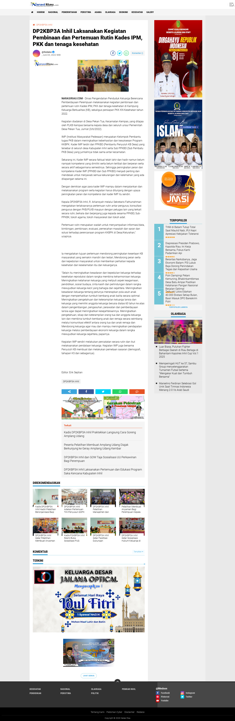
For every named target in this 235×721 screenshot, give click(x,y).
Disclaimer (129, 712)
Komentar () (137, 53)
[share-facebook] (112, 53)
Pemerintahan (69, 12)
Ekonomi (123, 12)
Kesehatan (137, 12)
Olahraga (110, 12)
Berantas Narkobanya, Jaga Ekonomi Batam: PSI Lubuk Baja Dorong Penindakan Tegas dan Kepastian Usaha (181, 264)
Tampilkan (138, 552)
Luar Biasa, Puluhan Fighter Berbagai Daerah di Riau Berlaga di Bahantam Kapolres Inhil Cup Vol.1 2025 (178, 351)
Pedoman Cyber (114, 712)
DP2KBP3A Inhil (44, 24)
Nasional (53, 12)
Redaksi (141, 712)
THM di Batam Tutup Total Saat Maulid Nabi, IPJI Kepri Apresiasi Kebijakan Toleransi (182, 230)
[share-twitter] (119, 53)
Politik (95, 693)
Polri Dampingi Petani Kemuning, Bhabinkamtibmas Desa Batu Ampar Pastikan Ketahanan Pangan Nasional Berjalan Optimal (182, 282)
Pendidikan (35, 693)
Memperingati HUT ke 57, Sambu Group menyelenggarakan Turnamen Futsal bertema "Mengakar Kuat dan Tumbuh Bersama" (177, 370)
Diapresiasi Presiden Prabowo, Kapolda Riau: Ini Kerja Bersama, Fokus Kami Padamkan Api (182, 248)
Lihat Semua (88, 676)
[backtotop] (117, 682)
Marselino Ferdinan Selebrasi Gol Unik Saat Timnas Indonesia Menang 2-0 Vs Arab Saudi (177, 387)
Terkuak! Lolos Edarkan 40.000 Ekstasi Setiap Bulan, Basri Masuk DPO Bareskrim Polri (181, 296)
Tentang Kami (97, 712)
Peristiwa (86, 12)
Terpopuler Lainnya (178, 307)
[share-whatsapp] (126, 53)
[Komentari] (137, 391)
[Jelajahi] (231, 4)
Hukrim (41, 12)
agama (98, 12)
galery (150, 12)
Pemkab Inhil (129, 689)
